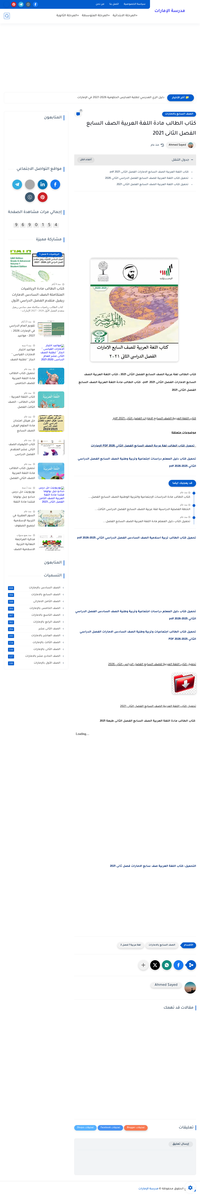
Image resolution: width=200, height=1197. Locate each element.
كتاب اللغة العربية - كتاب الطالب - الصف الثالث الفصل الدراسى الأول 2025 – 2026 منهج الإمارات (21, 403)
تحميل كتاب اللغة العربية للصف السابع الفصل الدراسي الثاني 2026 (146, 178)
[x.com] (6, 4)
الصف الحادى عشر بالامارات (35, 656)
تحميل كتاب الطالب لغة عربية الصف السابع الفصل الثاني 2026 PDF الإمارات (143, 446)
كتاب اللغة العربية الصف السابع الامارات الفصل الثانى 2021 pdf (148, 172)
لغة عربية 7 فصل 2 (131, 945)
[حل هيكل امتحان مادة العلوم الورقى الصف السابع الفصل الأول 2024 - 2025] (51, 423)
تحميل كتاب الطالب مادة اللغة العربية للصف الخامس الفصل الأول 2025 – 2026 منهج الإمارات (22, 379)
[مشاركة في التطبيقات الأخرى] (143, 965)
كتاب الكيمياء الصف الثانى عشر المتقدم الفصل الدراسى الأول (22, 450)
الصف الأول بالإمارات (35, 663)
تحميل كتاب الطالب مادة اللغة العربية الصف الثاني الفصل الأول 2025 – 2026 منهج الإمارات (22, 474)
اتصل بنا (114, 4)
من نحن (100, 4)
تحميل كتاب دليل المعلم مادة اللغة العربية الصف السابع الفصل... (146, 521)
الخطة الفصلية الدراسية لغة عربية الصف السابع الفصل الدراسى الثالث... (142, 509)
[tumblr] (28, 4)
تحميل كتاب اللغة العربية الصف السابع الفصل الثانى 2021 (152, 184)
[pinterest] (13, 4)
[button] (178, 965)
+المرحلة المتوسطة (96, 15)
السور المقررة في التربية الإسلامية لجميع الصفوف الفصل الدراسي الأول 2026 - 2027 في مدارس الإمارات (21, 521)
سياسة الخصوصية (135, 4)
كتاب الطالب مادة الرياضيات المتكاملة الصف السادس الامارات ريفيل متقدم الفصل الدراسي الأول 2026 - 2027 (37, 295)
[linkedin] (42, 184)
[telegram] (21, 4)
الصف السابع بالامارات (179, 114)
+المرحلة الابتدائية (125, 15)
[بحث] (7, 16)
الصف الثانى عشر (35, 629)
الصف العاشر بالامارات (35, 635)
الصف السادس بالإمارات (35, 588)
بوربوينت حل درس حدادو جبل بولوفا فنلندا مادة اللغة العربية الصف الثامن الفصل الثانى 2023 (21, 498)
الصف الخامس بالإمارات (35, 608)
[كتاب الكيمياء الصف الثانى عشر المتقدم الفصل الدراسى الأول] (51, 447)
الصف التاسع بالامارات (35, 615)
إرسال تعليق (180, 1144)
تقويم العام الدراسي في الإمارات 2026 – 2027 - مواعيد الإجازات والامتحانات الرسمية (22, 332)
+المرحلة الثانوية (67, 15)
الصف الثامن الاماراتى (35, 601)
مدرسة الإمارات (169, 11)
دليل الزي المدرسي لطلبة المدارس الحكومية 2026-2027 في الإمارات (120, 97)
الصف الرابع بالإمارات (35, 622)
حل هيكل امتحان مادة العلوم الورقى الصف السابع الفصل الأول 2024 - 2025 (22, 427)
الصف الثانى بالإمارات (35, 649)
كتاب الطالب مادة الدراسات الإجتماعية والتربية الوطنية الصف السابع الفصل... (139, 497)
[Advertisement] (100, 62)
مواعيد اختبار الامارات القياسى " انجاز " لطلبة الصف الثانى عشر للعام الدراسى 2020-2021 (22, 355)
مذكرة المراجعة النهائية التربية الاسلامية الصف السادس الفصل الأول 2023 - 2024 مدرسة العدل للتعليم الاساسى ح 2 (22, 545)
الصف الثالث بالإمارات (35, 642)
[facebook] (35, 4)
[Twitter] (30, 184)
